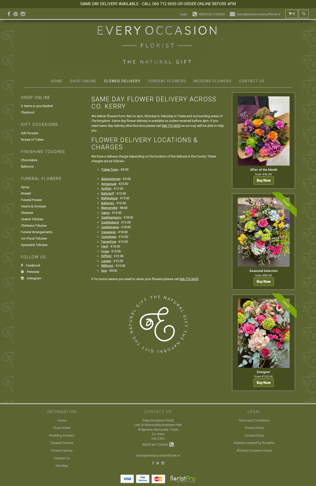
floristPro (268, 443)
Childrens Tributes (34, 225)
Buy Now (264, 180)
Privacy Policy (254, 428)
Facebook (32, 265)
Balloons (27, 166)
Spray (25, 187)
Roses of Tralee (32, 139)
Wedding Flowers (213, 81)
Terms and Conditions (254, 420)
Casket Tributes (32, 219)
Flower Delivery (122, 81)
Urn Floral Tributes (34, 238)
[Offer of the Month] (263, 131)
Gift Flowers (29, 133)
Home (57, 81)
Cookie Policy (254, 435)
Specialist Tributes (34, 245)
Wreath (26, 193)
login (183, 14)
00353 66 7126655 (155, 444)
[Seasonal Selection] (263, 232)
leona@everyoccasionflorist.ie (158, 455)
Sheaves (27, 213)
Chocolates (29, 160)
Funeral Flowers (167, 81)
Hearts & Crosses (33, 206)
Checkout (28, 112)
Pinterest (32, 272)
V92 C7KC (158, 439)
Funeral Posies (31, 200)
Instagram (33, 278)
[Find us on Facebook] (10, 14)
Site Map (62, 465)
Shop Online (83, 81)
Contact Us (252, 81)
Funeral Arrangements (36, 232)
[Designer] (263, 333)
